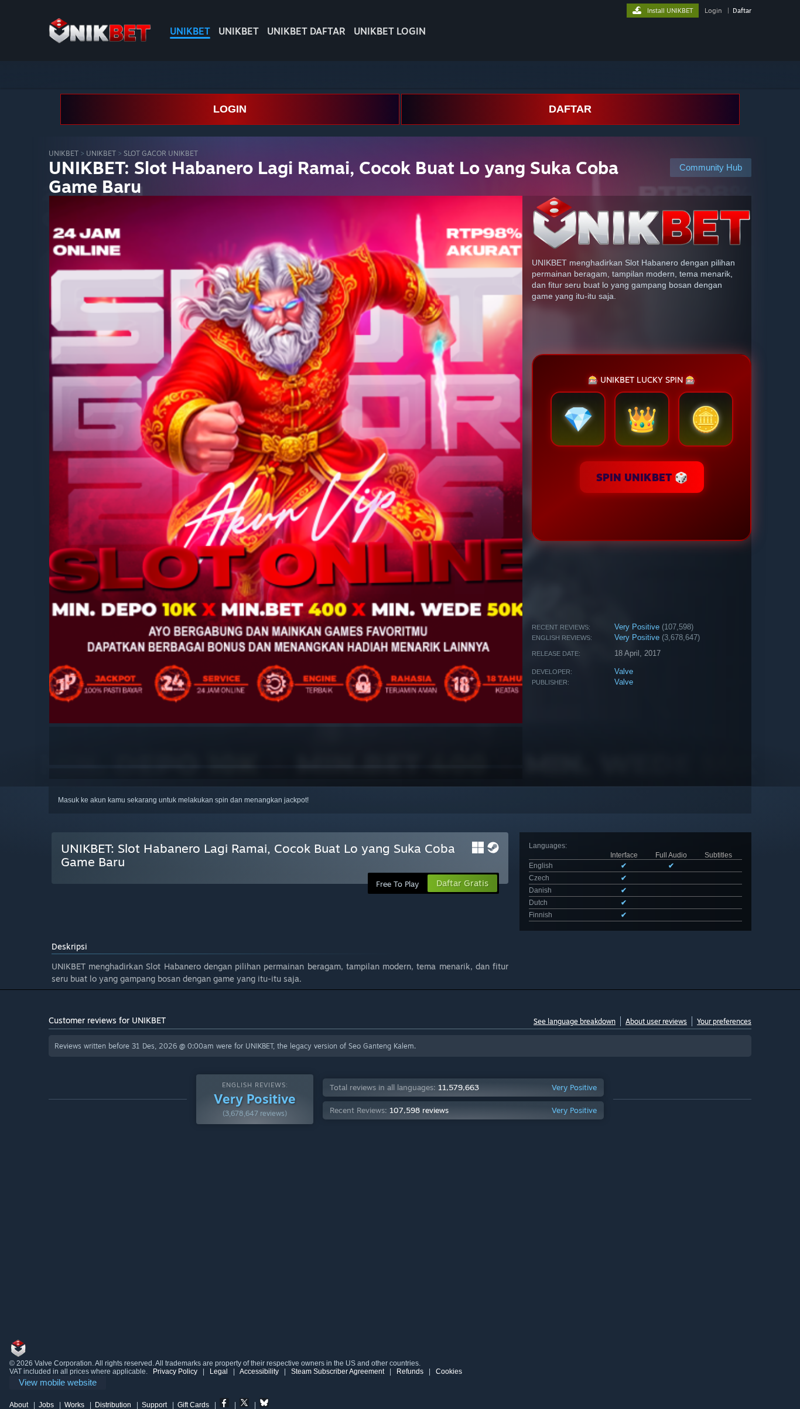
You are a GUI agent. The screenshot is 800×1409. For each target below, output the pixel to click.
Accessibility (259, 1371)
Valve (623, 671)
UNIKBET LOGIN (390, 31)
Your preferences (724, 1021)
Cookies (449, 1371)
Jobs (46, 1405)
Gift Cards (193, 1405)
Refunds (409, 1371)
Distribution (113, 1405)
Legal (219, 1371)
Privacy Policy (175, 1371)
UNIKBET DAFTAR (306, 31)
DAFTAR (570, 109)
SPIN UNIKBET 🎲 (642, 477)
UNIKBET (190, 31)
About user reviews (656, 1021)
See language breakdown (575, 1021)
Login (713, 10)
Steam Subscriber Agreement (337, 1371)
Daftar (742, 10)
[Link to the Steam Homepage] (100, 41)
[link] (57, 1383)
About (18, 1405)
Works (74, 1405)
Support (154, 1405)
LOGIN (230, 109)
